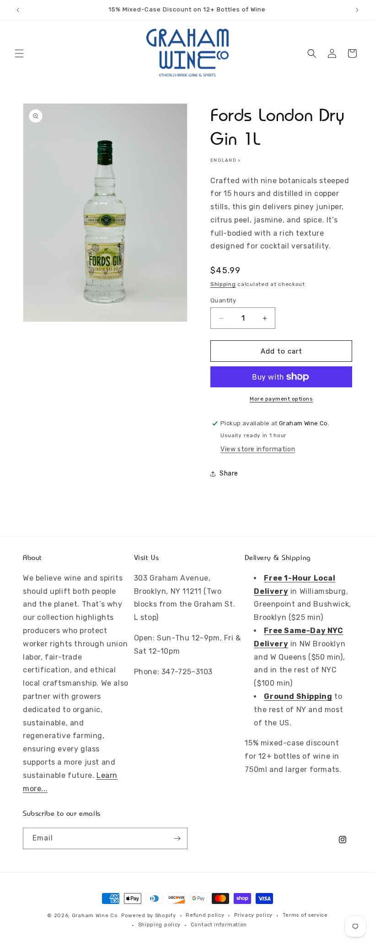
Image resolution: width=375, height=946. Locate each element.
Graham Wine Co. (96, 916)
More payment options (281, 399)
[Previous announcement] (18, 10)
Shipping (223, 284)
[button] (19, 53)
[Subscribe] (177, 838)
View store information (257, 449)
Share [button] (229, 473)
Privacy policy (253, 915)
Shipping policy (159, 925)
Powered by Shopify (148, 916)
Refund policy (205, 915)
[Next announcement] (357, 10)
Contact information (219, 925)
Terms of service (305, 915)
